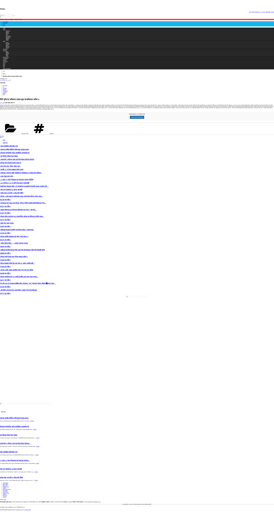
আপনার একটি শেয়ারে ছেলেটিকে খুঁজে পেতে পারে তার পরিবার (16, 270)
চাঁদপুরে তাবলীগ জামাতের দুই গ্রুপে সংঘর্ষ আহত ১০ (14, 236)
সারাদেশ (7, 42)
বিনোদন (7, 45)
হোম (4, 71)
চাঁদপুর (4, 29)
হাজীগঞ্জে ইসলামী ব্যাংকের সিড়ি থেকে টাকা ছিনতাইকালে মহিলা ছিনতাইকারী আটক (22, 250)
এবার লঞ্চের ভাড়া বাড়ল (6, 176)
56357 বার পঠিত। (5, 206)
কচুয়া (7, 34)
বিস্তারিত (32, 421)
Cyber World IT (27, 509)
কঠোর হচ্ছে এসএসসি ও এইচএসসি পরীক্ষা (11, 193)
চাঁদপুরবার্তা (51, 133)
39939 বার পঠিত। (5, 246)
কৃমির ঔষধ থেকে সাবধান (7, 223)
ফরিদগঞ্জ (7, 33)
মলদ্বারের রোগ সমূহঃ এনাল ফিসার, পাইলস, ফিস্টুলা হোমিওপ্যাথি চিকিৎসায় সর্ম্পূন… (23, 203)
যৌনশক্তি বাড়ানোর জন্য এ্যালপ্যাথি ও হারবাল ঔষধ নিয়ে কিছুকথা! (18, 290)
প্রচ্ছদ (4, 28)
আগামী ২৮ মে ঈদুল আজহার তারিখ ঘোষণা (11, 169)
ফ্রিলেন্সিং (7, 53)
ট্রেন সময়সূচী (5, 492)
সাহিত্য (4, 63)
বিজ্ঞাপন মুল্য (5, 485)
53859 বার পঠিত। (5, 226)
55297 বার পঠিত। (5, 213)
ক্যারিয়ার (4, 488)
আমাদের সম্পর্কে (6, 486)
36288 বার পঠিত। (5, 273)
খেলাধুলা (7, 47)
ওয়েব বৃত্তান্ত (5, 483)
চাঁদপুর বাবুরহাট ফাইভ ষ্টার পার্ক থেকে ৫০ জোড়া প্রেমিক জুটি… (17, 263)
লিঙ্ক (4, 64)
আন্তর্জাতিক (5, 49)
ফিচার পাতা (5, 50)
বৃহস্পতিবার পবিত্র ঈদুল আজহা (9, 156)
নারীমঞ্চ (7, 52)
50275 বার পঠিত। (5, 240)
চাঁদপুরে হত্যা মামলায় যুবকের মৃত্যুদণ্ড (10, 163)
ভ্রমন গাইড (5, 495)
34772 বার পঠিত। (5, 293)
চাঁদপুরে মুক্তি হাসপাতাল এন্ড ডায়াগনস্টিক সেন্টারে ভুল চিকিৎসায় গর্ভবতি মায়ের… (22, 216)
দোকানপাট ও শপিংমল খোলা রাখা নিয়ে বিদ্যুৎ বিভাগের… (15, 443)
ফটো (4, 24)
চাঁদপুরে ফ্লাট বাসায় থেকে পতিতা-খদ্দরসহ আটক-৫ (14, 257)
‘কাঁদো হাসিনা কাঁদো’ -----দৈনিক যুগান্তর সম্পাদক (14, 243)
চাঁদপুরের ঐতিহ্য (6, 57)
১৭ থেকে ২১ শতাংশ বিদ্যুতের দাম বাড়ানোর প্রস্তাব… (15, 460)
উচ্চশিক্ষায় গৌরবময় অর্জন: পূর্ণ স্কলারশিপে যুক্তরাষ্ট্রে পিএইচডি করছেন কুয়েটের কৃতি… (24, 186)
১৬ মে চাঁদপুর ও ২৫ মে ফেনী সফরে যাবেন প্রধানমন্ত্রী (14, 183)
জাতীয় (4, 41)
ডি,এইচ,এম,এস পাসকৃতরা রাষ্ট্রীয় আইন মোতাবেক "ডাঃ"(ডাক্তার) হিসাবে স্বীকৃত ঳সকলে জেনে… (28, 283)
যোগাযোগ (4, 497)
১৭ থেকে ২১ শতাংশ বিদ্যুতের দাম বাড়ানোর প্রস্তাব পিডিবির (16, 179)
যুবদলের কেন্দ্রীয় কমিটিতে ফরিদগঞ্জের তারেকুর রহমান (261, 12)
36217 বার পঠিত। (5, 280)
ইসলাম (7, 55)
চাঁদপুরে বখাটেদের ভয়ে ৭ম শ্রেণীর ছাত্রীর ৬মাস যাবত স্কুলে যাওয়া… (19, 277)
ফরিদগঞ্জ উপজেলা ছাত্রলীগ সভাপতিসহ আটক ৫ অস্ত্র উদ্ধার (17, 230)
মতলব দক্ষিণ (8, 37)
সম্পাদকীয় (7, 44)
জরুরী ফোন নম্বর (6, 493)
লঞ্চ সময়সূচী (5, 23)
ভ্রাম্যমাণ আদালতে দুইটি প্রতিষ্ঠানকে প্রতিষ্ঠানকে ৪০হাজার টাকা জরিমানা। (21, 173)
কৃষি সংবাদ (7, 46)
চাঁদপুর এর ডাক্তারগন (7, 68)
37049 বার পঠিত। (5, 260)
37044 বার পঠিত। (5, 267)
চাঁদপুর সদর (8, 31)
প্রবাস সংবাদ (5, 61)
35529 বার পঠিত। (5, 287)
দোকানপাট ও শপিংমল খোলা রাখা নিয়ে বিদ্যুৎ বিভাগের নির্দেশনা (17, 159)
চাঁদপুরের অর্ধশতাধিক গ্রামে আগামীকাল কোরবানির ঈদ (14, 153)
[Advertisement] (26, 3)
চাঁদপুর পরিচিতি (5, 21)
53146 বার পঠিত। (5, 233)
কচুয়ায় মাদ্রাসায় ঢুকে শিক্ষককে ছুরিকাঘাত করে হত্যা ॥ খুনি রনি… (18, 210)
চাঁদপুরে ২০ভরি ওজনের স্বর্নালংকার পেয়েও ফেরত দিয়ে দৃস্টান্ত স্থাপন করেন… (21, 196)
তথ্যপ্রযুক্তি (5, 58)
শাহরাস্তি (7, 38)
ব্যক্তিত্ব (4, 60)
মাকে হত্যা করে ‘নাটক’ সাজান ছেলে (10, 166)
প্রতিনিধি (4, 494)
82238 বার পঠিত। (5, 200)
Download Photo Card (137, 117)
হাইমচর (7, 40)
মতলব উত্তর (8, 36)
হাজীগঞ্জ (7, 32)
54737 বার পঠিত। (5, 220)
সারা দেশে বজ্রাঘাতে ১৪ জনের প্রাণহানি (11, 189)
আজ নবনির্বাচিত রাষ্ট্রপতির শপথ (245, 12)
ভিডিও (4, 25)
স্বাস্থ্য (7, 54)
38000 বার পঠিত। (5, 253)
